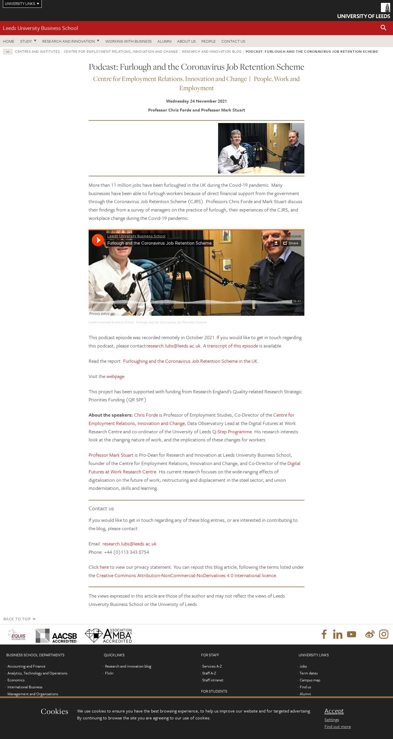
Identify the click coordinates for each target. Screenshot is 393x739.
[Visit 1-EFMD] (18, 634)
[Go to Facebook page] (324, 634)
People (208, 41)
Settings (332, 719)
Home (8, 41)
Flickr (109, 673)
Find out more (338, 726)
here (104, 566)
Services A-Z (212, 666)
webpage (115, 376)
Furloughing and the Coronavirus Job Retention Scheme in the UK (190, 360)
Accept (334, 710)
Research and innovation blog (211, 51)
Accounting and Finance (26, 666)
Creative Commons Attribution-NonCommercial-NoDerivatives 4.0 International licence (186, 575)
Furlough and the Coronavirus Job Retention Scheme (171, 322)
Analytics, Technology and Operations (37, 673)
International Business (24, 687)
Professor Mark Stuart (111, 454)
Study (26, 41)
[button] (383, 28)
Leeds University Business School (40, 28)
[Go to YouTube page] (351, 634)
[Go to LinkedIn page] (337, 634)
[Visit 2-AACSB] (55, 634)
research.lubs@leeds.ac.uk (173, 345)
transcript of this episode (232, 345)
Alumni (164, 41)
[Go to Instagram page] (383, 634)
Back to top (16, 619)
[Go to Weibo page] (370, 634)
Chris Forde (146, 414)
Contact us (233, 41)
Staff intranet (213, 680)
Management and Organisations (32, 694)
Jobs (303, 666)
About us (186, 41)
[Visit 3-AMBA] (106, 634)
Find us (305, 687)
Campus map (310, 680)
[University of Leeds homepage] (363, 10)
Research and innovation (68, 41)
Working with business (128, 41)
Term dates (308, 673)
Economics (15, 680)
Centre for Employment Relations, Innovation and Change (121, 51)
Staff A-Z (209, 673)
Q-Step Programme (232, 431)
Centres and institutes (37, 51)
